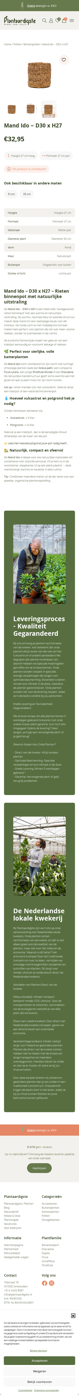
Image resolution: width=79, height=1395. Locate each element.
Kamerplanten (50, 1211)
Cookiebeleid (25, 1390)
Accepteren (40, 1361)
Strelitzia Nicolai (43, 372)
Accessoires (49, 1203)
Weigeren (39, 1371)
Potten (17, 44)
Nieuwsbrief (11, 1211)
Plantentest (11, 1249)
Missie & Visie (12, 1215)
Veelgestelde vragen (16, 1257)
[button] (73, 1315)
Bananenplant (50, 1245)
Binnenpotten (32, 44)
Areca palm (46, 368)
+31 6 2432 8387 (14, 1290)
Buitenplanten (50, 1207)
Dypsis (46, 1253)
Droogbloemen (51, 1220)
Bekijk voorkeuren (39, 1382)
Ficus (45, 1257)
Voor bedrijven (12, 1228)
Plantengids (11, 1220)
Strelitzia (47, 1265)
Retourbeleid (12, 1253)
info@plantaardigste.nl (18, 1294)
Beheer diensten (38, 1350)
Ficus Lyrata (11, 372)
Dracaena (67, 372)
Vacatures (10, 1224)
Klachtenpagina (13, 1245)
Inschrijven (39, 1168)
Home (7, 44)
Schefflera (48, 1261)
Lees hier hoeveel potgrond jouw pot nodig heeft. (37, 443)
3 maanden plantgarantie (41, 6)
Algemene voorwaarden (46, 1390)
